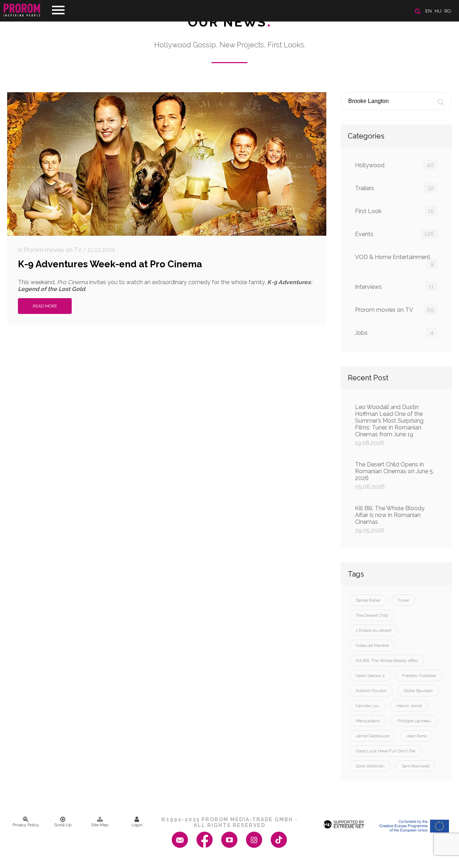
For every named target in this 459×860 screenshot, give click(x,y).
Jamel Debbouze (372, 735)
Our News (229, 21)
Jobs (394, 332)
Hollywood (394, 165)
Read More (45, 306)
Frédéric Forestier (419, 675)
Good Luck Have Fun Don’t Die (385, 750)
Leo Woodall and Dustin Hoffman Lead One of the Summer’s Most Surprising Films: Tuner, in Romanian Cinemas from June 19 (389, 425)
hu (438, 11)
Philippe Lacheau (414, 720)
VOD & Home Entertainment (394, 260)
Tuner (403, 600)
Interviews (394, 286)
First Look (394, 211)
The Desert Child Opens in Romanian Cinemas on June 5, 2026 (394, 475)
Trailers (394, 188)
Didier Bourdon (418, 690)
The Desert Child (372, 615)
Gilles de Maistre (372, 645)
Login (137, 824)
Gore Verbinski (370, 766)
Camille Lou (367, 705)
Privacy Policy (26, 824)
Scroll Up (62, 824)
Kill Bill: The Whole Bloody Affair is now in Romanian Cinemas (390, 519)
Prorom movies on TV (394, 309)
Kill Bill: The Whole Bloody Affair (387, 660)
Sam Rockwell (415, 766)
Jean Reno (416, 735)
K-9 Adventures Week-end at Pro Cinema (110, 264)
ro (447, 11)
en (428, 11)
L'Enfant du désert (374, 630)
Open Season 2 (370, 675)
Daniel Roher (368, 600)
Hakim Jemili (409, 705)
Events (394, 234)
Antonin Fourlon (371, 690)
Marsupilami (368, 720)
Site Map (99, 824)
